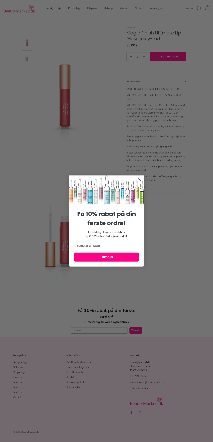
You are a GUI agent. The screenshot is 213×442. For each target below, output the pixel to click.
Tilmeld (106, 257)
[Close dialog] (140, 180)
